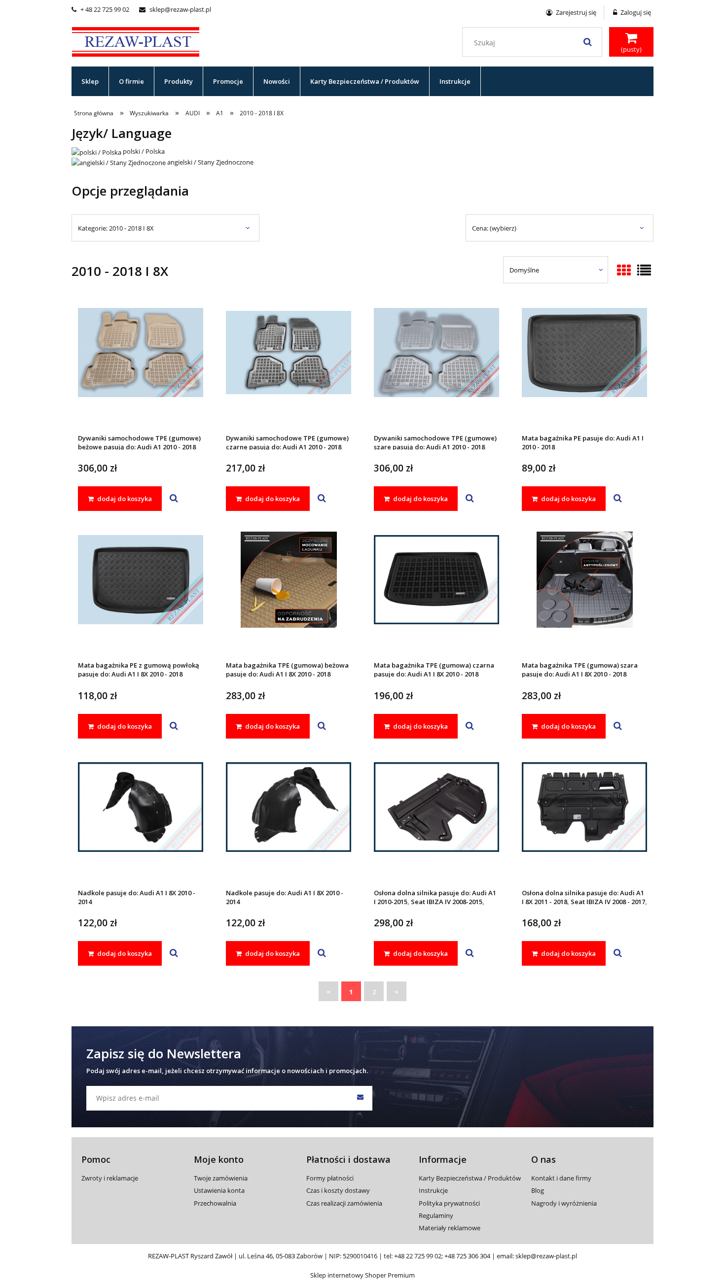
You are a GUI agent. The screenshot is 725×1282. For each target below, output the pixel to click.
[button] (174, 498)
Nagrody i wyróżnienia (564, 1203)
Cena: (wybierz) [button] (494, 228)
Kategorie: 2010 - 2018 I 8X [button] (116, 228)
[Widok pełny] (644, 271)
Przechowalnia (215, 1203)
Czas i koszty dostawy (338, 1190)
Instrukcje (433, 1190)
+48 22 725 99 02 (417, 1255)
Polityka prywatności (449, 1203)
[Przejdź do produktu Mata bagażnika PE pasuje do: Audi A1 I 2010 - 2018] (584, 365)
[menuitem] (90, 81)
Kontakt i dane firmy (561, 1178)
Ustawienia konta (219, 1190)
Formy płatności (330, 1178)
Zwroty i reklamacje (109, 1178)
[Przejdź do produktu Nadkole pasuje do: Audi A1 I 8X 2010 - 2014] (140, 820)
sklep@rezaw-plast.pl (175, 9)
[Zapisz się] (360, 1098)
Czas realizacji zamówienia (344, 1203)
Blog (537, 1190)
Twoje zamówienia (221, 1178)
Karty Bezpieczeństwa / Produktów (470, 1178)
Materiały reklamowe (449, 1227)
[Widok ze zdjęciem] (624, 271)
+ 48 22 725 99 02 (100, 9)
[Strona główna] (136, 40)
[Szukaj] (587, 42)
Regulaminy (436, 1215)
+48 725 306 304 (467, 1255)
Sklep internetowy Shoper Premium (362, 1275)
